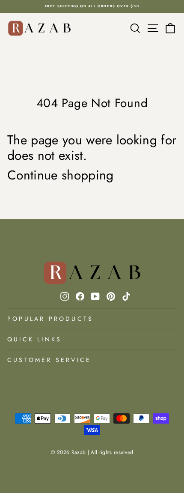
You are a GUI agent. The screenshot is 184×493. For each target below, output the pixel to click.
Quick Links (34, 339)
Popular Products (50, 318)
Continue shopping (60, 175)
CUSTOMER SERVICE (49, 360)
